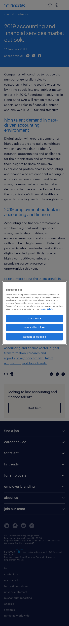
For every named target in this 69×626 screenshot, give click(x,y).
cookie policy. (47, 309)
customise (34, 318)
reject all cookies (34, 327)
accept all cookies (34, 336)
